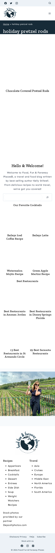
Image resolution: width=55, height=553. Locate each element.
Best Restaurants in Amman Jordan (14, 313)
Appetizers (14, 465)
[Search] (47, 197)
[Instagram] (16, 3)
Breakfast (13, 470)
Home (6, 24)
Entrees (12, 483)
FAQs (32, 537)
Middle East (41, 478)
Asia (37, 465)
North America (43, 483)
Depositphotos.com (15, 525)
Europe (38, 474)
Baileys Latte (40, 235)
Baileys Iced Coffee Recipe (14, 237)
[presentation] (27, 62)
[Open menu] (49, 13)
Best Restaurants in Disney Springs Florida (40, 315)
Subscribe (41, 537)
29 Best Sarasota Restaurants (40, 351)
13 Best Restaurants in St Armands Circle (15, 353)
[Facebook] (5, 3)
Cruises (38, 470)
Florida (38, 487)
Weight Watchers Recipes (13, 500)
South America (43, 491)
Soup (11, 491)
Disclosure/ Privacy (18, 537)
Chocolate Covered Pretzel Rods (27, 91)
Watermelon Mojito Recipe (14, 272)
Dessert (12, 478)
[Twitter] (11, 3)
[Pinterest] (33, 545)
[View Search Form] (49, 3)
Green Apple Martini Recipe (40, 272)
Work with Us (27, 541)
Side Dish (13, 487)
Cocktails (13, 474)
